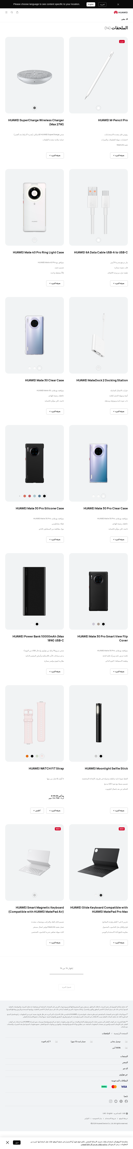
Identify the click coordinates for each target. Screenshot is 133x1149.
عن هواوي (123, 1074)
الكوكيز (87, 1118)
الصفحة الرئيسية (121, 1033)
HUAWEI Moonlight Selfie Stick (106, 768)
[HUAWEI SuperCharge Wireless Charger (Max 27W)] (34, 75)
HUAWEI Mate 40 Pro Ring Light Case (38, 252)
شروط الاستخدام (110, 1118)
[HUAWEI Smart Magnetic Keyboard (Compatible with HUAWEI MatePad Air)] (34, 862)
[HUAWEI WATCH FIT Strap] (34, 723)
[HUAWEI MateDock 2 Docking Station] (98, 335)
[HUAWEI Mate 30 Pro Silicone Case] (34, 463)
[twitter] (121, 1102)
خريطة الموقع (123, 1118)
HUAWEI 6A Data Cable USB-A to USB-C (101, 252)
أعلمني (37, 810)
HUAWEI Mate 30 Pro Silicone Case (40, 508)
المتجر (125, 1062)
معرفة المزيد (119, 155)
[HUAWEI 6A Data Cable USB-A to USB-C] (98, 207)
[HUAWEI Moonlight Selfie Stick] (98, 723)
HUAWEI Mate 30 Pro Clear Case (106, 508)
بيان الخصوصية (97, 1118)
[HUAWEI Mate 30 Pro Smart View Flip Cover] (98, 591)
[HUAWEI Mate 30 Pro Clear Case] (98, 463)
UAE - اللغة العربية (119, 1113)
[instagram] (110, 1102)
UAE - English (108, 1113)
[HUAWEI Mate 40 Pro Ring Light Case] (34, 207)
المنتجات (124, 1056)
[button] (17, 12)
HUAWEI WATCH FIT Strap (46, 768)
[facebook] (126, 1102)
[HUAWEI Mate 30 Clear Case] (34, 335)
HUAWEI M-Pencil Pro (113, 120)
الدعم (125, 1068)
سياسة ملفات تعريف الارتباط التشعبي (94, 1144)
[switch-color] (98, 108)
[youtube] (115, 1102)
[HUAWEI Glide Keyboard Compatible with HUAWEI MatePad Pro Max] (98, 862)
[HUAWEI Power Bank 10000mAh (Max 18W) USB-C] (34, 591)
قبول (16, 1142)
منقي (123, 19)
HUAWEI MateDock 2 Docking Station (102, 380)
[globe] (127, 1113)
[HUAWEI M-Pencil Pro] (98, 75)
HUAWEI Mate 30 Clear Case (44, 380)
